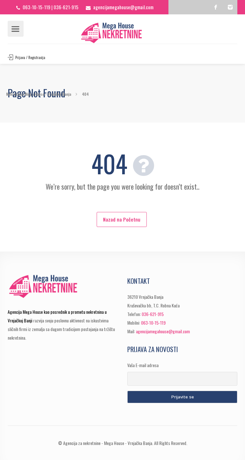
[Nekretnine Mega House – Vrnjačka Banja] (123, 32)
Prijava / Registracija (29, 57)
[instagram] (230, 7)
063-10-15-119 (36, 7)
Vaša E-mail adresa (143, 365)
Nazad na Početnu (121, 219)
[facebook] (216, 7)
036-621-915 (66, 7)
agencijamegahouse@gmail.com (123, 7)
